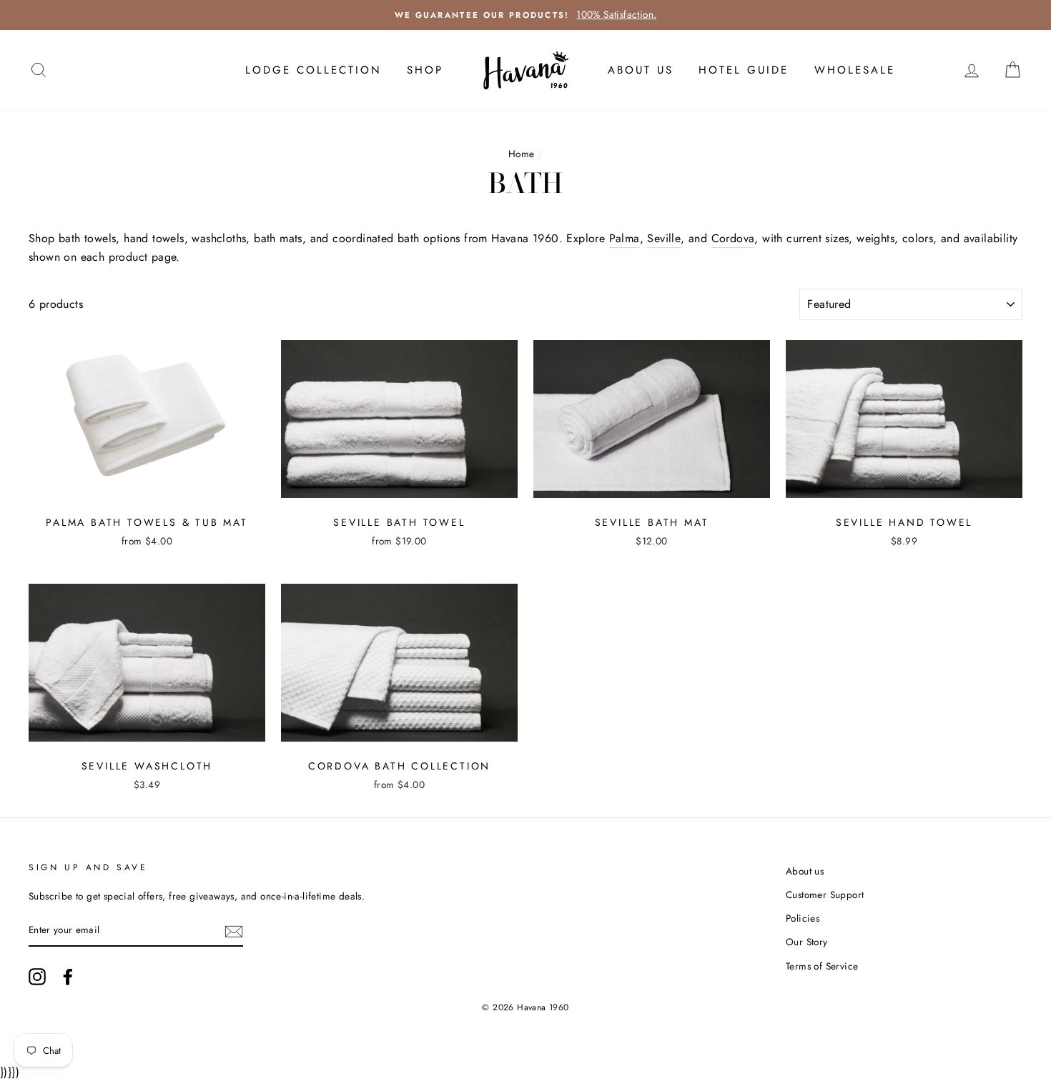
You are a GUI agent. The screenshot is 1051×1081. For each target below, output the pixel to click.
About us (805, 871)
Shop (425, 70)
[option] (525, 15)
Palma (624, 238)
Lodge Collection (313, 70)
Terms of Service (822, 966)
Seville (664, 238)
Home (521, 153)
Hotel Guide (744, 70)
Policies (802, 918)
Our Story (807, 942)
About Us (640, 70)
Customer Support (825, 894)
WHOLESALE (854, 70)
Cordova (733, 238)
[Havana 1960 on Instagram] (37, 976)
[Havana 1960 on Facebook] (68, 976)
